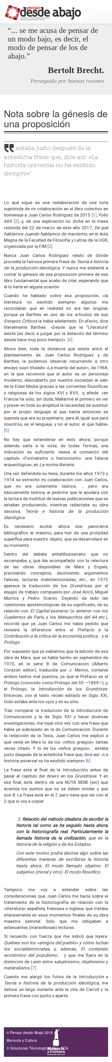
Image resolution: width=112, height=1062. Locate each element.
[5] (6, 430)
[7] (33, 967)
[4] (69, 339)
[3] (49, 246)
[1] (94, 215)
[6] (88, 760)
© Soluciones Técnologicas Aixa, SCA (37, 1048)
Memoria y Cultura (22, 1040)
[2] (16, 221)
